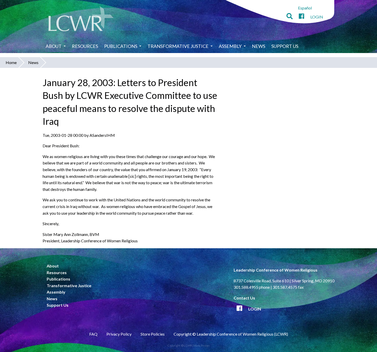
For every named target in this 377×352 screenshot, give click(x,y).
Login (316, 16)
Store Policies (153, 334)
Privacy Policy (119, 334)
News (258, 46)
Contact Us (244, 297)
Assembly (230, 46)
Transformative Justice (178, 46)
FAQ (93, 334)
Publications (120, 46)
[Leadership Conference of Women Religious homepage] (81, 19)
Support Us (284, 46)
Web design (202, 345)
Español (305, 7)
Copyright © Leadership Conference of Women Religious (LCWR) (231, 334)
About (54, 46)
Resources (85, 46)
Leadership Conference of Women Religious (276, 269)
